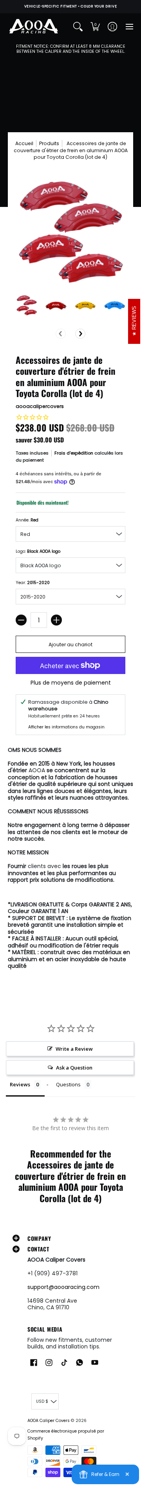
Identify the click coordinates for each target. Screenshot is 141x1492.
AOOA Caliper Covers (48, 1421)
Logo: (38, 551)
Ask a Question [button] (74, 1067)
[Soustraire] (21, 620)
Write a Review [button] (74, 1048)
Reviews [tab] (20, 1084)
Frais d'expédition (73, 453)
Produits (49, 143)
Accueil (24, 143)
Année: (27, 520)
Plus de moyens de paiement (71, 683)
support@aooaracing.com (63, 1287)
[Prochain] (80, 334)
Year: (33, 583)
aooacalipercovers (40, 406)
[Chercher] (78, 26)
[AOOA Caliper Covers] (33, 26)
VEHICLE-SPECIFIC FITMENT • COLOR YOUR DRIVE (70, 6)
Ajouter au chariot (70, 644)
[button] (95, 26)
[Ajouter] (56, 620)
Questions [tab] (68, 1084)
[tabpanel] (70, 860)
